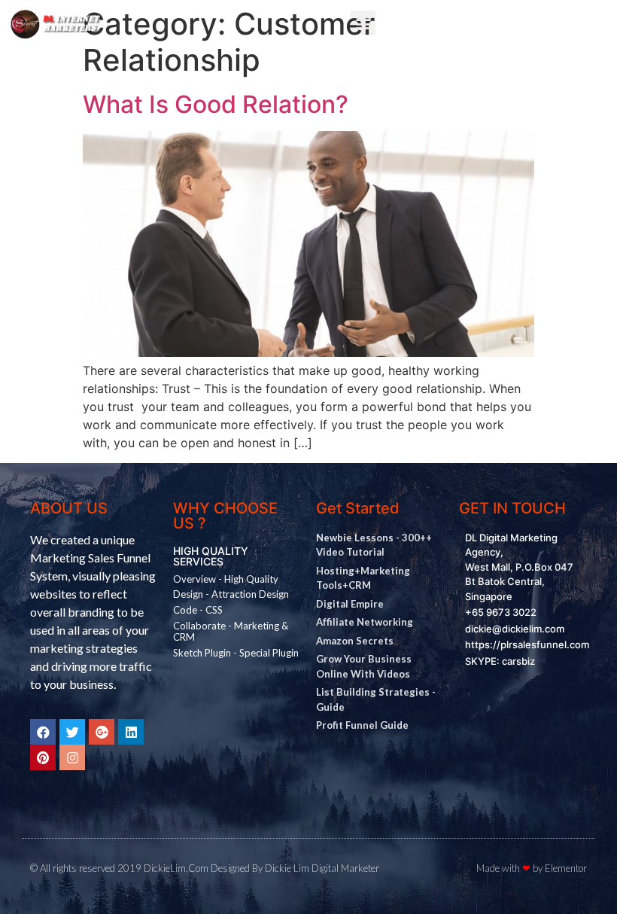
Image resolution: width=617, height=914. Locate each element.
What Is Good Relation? (215, 104)
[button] (363, 23)
